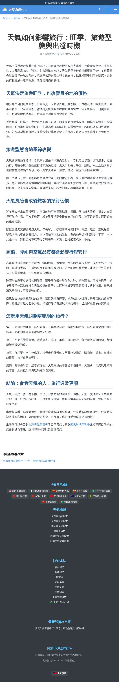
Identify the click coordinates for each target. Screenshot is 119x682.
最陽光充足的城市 (59, 536)
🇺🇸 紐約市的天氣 (17, 491)
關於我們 (59, 567)
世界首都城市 (59, 597)
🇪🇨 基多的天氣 (80, 491)
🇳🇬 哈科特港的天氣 (101, 491)
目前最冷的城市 (59, 521)
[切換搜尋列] (101, 9)
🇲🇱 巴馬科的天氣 (98, 496)
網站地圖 (59, 582)
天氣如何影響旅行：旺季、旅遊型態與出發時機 (29, 460)
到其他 (6, 18)
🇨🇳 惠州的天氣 (20, 496)
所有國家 (59, 592)
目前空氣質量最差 (59, 541)
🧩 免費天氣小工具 (59, 602)
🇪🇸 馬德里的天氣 (60, 491)
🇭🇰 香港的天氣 (49, 501)
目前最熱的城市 (59, 516)
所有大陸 (59, 587)
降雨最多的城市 (59, 526)
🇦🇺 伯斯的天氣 (78, 496)
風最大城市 (59, 531)
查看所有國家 (67, 2)
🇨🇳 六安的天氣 (39, 496)
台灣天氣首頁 (37, 424)
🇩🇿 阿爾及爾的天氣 (38, 491)
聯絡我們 (59, 572)
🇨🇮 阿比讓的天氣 (69, 501)
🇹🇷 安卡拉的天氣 (58, 496)
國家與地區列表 (80, 424)
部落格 (16, 18)
